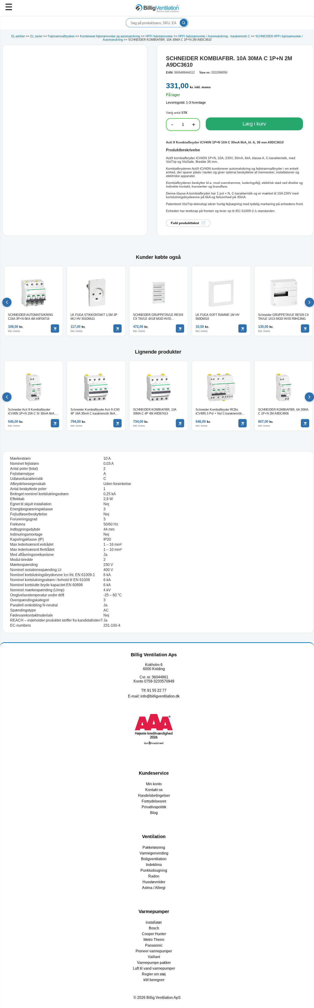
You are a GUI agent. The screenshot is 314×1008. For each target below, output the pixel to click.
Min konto (154, 784)
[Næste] (309, 302)
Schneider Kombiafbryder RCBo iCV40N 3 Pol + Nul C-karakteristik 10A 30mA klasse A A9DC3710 (219, 412)
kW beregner (153, 980)
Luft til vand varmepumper (154, 968)
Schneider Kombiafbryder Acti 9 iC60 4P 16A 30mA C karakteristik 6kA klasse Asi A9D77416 (95, 412)
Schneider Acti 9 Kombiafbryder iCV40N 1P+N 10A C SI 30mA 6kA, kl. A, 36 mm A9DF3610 (31, 412)
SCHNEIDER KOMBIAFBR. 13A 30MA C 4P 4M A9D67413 (154, 411)
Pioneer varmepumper (154, 951)
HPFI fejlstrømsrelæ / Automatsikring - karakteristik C (214, 36)
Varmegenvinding (154, 853)
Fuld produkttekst (185, 223)
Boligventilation (153, 859)
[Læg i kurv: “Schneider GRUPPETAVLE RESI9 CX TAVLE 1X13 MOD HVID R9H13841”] (305, 328)
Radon (153, 876)
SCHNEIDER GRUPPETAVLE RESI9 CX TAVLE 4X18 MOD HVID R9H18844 (158, 317)
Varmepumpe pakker (154, 963)
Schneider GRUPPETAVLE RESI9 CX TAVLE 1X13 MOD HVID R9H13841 (283, 316)
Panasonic (154, 945)
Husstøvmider (154, 882)
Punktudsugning (153, 870)
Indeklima (154, 865)
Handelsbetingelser (154, 795)
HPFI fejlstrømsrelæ (159, 36)
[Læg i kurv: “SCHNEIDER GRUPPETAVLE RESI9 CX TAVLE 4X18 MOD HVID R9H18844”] (180, 328)
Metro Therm (153, 940)
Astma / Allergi (154, 888)
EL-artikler (18, 36)
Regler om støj (154, 974)
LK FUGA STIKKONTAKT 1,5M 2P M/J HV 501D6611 (94, 316)
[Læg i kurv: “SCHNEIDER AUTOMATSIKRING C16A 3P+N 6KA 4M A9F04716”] (55, 328)
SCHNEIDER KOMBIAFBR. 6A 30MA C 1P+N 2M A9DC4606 (283, 411)
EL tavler (36, 36)
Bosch (154, 928)
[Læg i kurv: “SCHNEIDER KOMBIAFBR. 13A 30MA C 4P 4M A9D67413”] (180, 423)
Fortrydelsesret (154, 801)
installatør (154, 922)
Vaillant (154, 957)
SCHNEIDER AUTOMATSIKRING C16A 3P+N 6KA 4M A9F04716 (30, 316)
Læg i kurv (254, 124)
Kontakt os (154, 790)
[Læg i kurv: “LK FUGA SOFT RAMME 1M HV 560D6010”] (242, 328)
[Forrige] (6, 302)
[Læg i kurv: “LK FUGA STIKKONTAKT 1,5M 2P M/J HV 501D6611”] (117, 328)
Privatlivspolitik (154, 807)
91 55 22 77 (156, 690)
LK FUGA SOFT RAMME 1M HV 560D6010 (218, 316)
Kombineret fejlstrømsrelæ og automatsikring (110, 36)
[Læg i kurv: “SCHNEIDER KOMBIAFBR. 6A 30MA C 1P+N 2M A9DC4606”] (305, 423)
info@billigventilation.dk (160, 696)
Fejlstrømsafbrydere (61, 36)
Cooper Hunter (154, 934)
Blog (154, 813)
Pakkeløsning (154, 847)
